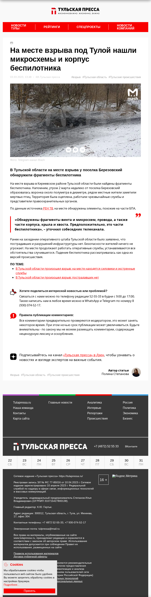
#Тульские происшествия (125, 77)
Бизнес (128, 418)
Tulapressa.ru (22, 402)
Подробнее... (12, 584)
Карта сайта (21, 418)
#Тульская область (94, 77)
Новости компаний (125, 27)
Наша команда (23, 407)
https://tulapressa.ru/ (71, 476)
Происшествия (97, 418)
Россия (128, 402)
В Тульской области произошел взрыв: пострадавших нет (57, 277)
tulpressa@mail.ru (49, 528)
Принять (29, 590)
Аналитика (94, 402)
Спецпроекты (88, 27)
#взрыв (76, 77)
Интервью (94, 407)
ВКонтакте (131, 446)
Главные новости (60, 402)
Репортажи (94, 413)
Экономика (130, 413)
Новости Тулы (18, 27)
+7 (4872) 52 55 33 (106, 446)
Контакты (19, 413)
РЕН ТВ (47, 208)
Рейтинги (52, 27)
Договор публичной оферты (30, 556)
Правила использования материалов (36, 553)
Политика (129, 407)
